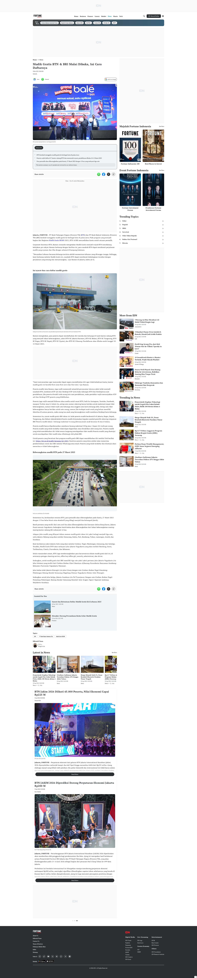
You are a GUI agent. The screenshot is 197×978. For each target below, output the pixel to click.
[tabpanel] (75, 160)
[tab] (39, 147)
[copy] (113, 174)
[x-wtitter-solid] (108, 174)
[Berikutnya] (117, 664)
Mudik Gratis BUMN (56, 240)
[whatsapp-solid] (98, 174)
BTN (83, 235)
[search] (144, 16)
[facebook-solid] (103, 174)
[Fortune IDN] (38, 16)
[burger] (163, 16)
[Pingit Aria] (35, 645)
